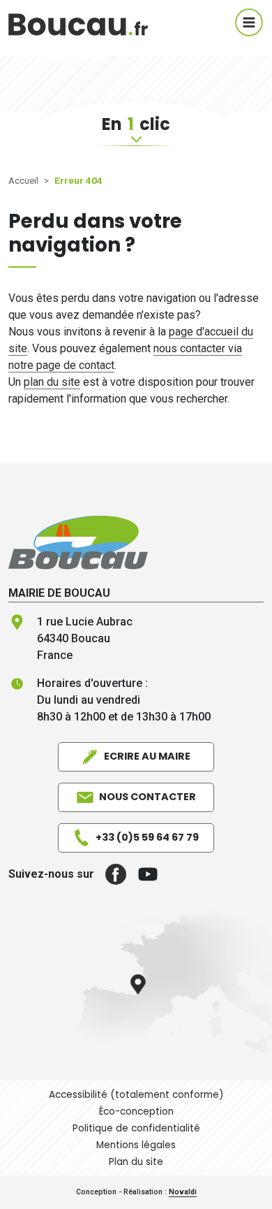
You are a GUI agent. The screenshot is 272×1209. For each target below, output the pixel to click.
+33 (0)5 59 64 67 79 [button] (147, 837)
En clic (136, 124)
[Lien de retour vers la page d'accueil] (78, 542)
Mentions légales (136, 1145)
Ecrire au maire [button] (147, 756)
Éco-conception (136, 1111)
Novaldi (183, 1191)
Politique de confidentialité (136, 1128)
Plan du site (136, 1161)
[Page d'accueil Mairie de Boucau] (78, 22)
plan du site (52, 382)
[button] (110, 874)
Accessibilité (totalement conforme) (136, 1094)
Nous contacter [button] (147, 797)
